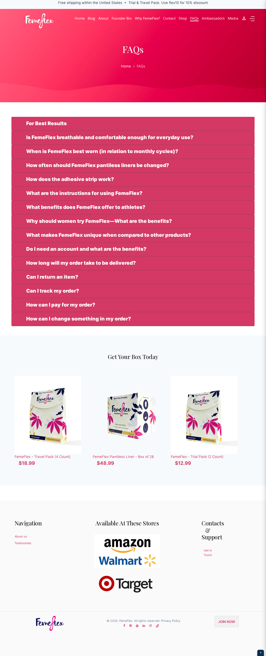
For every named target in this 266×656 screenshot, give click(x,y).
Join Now (226, 622)
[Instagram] (150, 625)
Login (243, 18)
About (103, 18)
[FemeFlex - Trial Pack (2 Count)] (210, 415)
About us (21, 536)
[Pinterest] (130, 625)
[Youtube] (137, 625)
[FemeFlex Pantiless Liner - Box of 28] (132, 415)
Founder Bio (122, 18)
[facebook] (124, 625)
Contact (169, 18)
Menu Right (252, 18)
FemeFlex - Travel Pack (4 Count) (42, 457)
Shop (183, 18)
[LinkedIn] (144, 625)
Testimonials (23, 543)
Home (80, 18)
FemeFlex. (126, 620)
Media (233, 18)
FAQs (194, 18)
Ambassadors (213, 18)
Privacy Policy (170, 620)
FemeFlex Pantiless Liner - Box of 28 (123, 457)
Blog (91, 18)
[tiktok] (157, 625)
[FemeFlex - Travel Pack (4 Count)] (54, 415)
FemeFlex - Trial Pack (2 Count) (197, 457)
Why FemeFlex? (147, 18)
